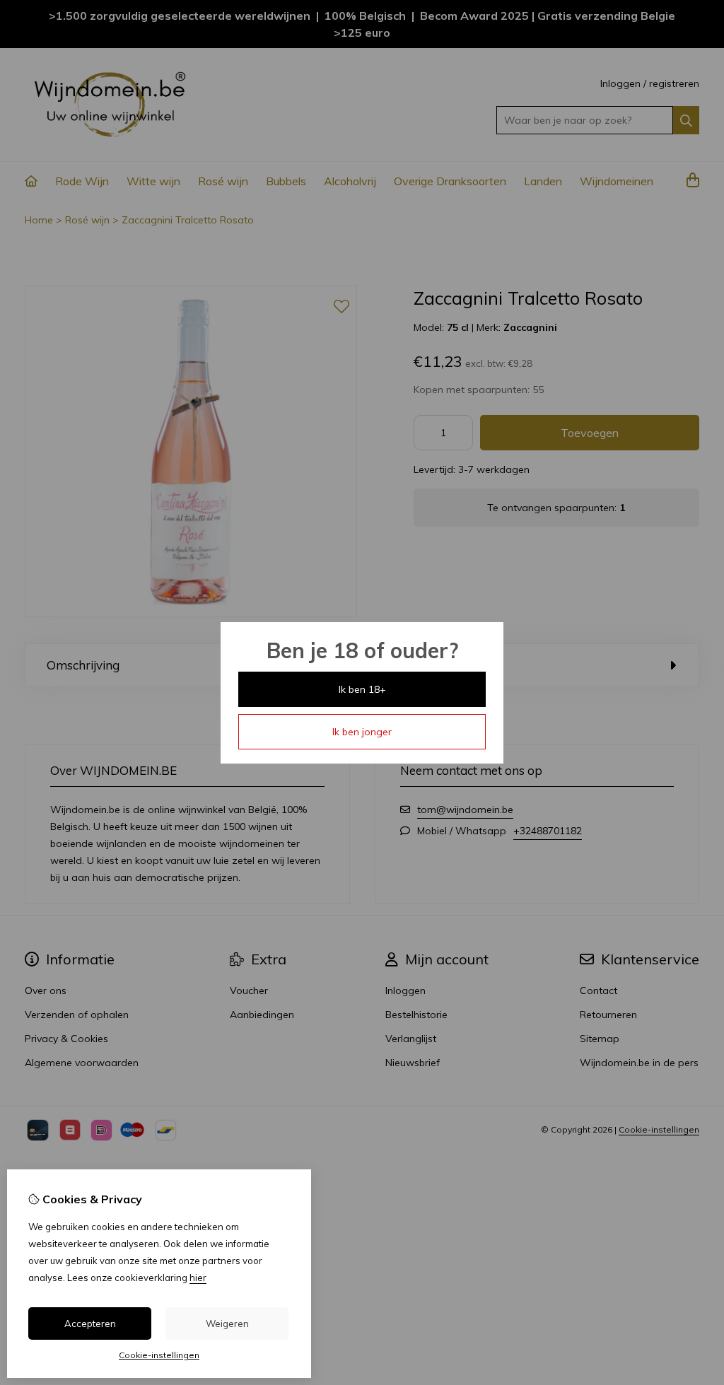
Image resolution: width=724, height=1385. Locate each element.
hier (197, 1277)
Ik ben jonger (362, 731)
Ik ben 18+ (362, 689)
